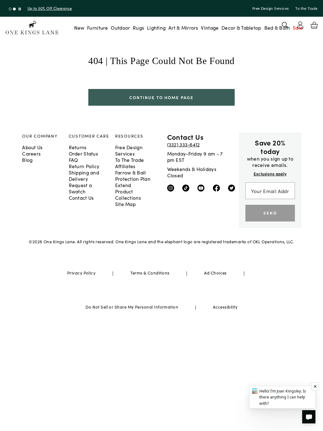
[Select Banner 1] (14, 9)
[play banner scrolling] (19, 9)
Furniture (97, 27)
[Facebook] (218, 187)
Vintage (210, 27)
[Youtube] (202, 187)
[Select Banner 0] (10, 9)
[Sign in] (300, 24)
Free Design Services (270, 8)
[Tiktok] (187, 187)
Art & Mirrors (183, 27)
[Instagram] (172, 187)
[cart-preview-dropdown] (314, 25)
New (79, 27)
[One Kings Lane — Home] (32, 28)
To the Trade (306, 8)
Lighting (156, 27)
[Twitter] (233, 187)
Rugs (138, 27)
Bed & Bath (277, 27)
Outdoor (120, 27)
